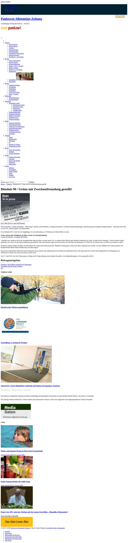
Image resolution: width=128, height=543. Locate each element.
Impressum (8, 533)
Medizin (11, 168)
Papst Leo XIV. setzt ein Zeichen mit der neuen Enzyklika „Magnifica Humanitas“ (34, 512)
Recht (6, 148)
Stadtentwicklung (14, 85)
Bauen (7, 83)
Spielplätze (12, 90)
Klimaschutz (13, 139)
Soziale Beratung (14, 153)
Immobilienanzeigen (15, 128)
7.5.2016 (17, 237)
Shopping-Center (14, 103)
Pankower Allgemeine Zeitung (21, 18)
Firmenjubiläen (13, 99)
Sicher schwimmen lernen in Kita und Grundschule (22, 451)
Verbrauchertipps (14, 119)
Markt (7, 121)
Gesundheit (12, 170)
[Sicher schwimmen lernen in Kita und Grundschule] (17, 447)
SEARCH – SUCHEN (16, 57)
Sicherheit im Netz (14, 146)
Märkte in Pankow (14, 116)
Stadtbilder (12, 80)
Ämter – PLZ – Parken (16, 66)
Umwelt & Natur (14, 92)
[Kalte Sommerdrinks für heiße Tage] (17, 477)
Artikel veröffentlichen (12, 7)
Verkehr (11, 48)
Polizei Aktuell (13, 68)
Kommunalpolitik (14, 64)
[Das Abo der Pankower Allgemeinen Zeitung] (17, 526)
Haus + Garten (13, 94)
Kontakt (7, 531)
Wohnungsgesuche (15, 125)
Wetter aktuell (13, 46)
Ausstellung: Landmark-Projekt (14, 343)
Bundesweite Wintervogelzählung (14, 307)
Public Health (13, 171)
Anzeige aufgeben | (11, 8)
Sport (10, 173)
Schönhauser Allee (19, 105)
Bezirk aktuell (13, 62)
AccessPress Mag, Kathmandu (55, 528)
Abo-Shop (8, 540)
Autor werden (9, 10)
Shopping (8, 101)
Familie (11, 175)
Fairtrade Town (13, 117)
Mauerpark (12, 164)
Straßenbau (12, 89)
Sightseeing (12, 71)
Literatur (11, 159)
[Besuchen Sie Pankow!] (11, 30)
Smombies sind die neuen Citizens (11, 266)
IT (9, 143)
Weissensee (16, 108)
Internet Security (14, 55)
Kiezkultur (12, 81)
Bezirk (7, 59)
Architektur (12, 87)
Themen (7, 135)
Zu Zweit (12, 177)
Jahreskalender (13, 52)
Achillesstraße (17, 110)
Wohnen (11, 152)
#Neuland (12, 141)
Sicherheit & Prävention (16, 53)
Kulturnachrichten (14, 157)
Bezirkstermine (13, 50)
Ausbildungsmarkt (14, 132)
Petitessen (12, 162)
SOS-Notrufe (13, 44)
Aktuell (7, 43)
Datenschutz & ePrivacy (12, 535)
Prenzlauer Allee (18, 107)
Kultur (7, 155)
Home (3, 184)
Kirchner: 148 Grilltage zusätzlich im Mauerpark (16, 264)
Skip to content (5, 1)
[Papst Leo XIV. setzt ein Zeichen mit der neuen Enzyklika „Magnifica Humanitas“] (17, 508)
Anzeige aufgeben (14, 123)
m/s (2, 223)
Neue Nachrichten (14, 61)
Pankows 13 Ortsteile (15, 69)
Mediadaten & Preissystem (13, 539)
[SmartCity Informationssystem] (120, 17)
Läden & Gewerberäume (16, 126)
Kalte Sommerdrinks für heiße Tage (15, 481)
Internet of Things (14, 144)
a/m (2, 485)
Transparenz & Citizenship (13, 537)
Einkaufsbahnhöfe (14, 112)
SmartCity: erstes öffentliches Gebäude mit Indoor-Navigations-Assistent (30, 386)
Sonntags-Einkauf (14, 114)
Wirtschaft (8, 96)
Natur (10, 137)
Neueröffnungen (14, 98)
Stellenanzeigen (14, 130)
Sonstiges (12, 134)
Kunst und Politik (14, 161)
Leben (7, 166)
